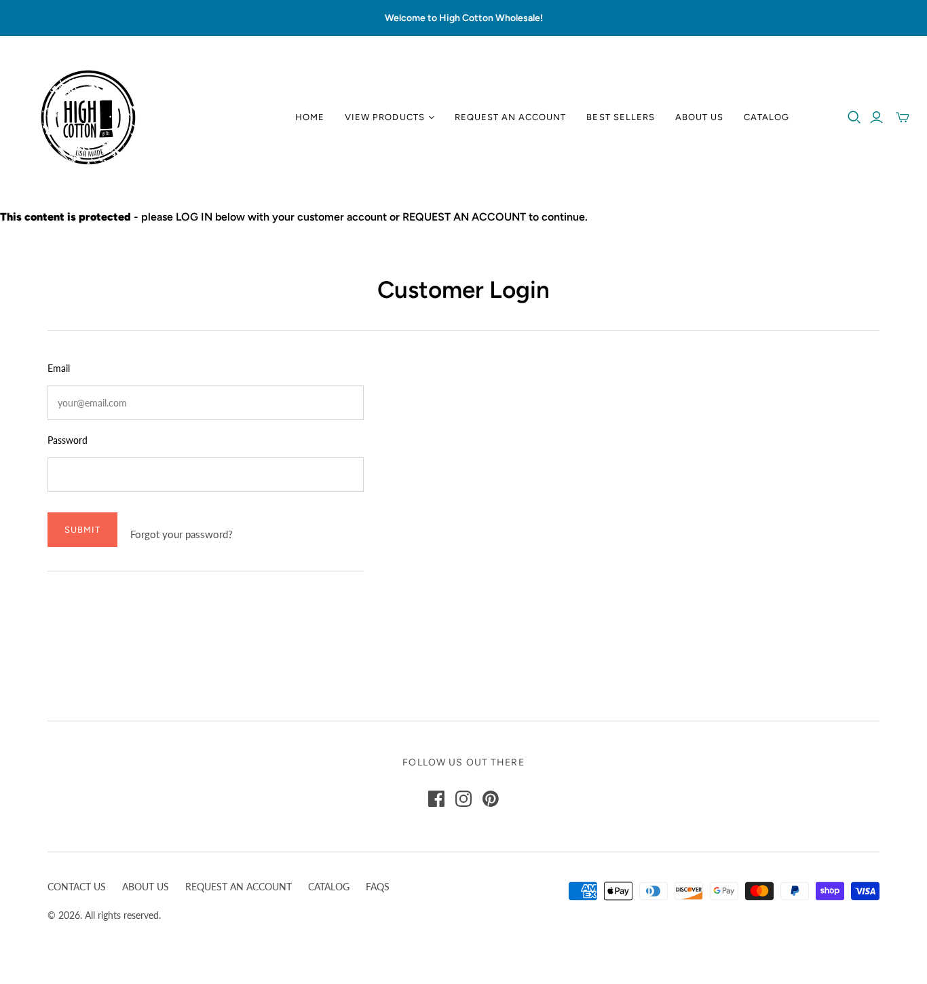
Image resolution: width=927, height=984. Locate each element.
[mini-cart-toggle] (902, 117)
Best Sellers (620, 117)
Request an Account (511, 117)
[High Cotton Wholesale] (88, 117)
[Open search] (854, 117)
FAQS (378, 886)
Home (309, 117)
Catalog (766, 117)
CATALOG (328, 886)
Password (68, 440)
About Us (699, 117)
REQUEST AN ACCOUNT (238, 886)
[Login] (876, 117)
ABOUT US (145, 886)
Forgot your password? (181, 534)
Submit (82, 530)
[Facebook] (436, 799)
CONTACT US (77, 886)
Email (59, 368)
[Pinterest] (491, 799)
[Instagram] (463, 799)
